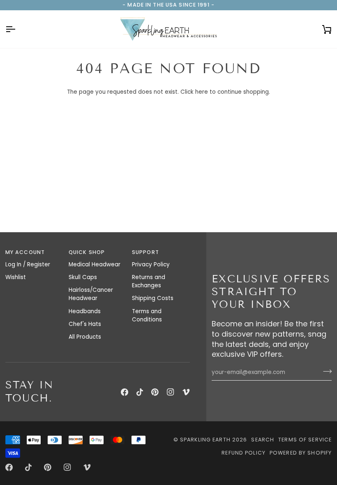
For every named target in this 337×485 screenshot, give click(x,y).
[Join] (325, 371)
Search (262, 439)
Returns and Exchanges (148, 281)
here (201, 92)
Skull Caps (83, 277)
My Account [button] (25, 252)
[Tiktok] (139, 392)
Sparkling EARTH (205, 439)
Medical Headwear (94, 264)
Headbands (85, 311)
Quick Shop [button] (87, 252)
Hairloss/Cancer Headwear (91, 294)
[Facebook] (124, 392)
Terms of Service (305, 439)
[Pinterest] (155, 392)
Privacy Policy (151, 264)
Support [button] (145, 252)
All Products (85, 337)
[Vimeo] (186, 392)
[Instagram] (170, 392)
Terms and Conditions (147, 315)
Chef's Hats (85, 324)
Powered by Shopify (301, 452)
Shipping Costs (152, 298)
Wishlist (15, 277)
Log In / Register (27, 264)
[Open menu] (17, 29)
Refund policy (243, 452)
